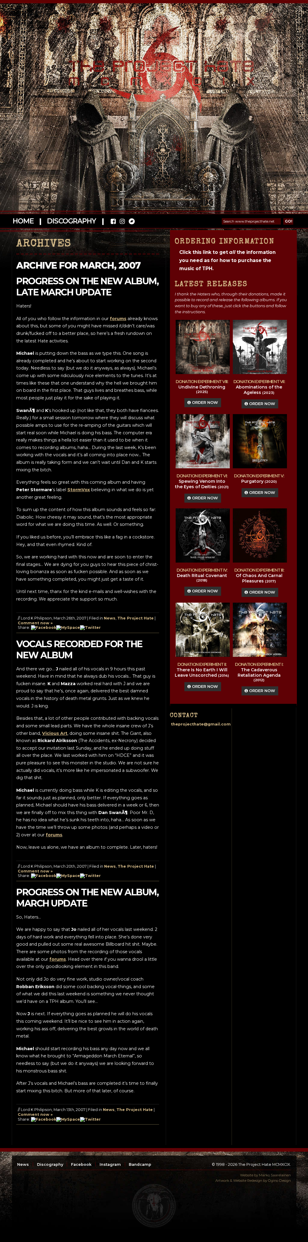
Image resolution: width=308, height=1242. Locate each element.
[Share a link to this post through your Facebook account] (43, 627)
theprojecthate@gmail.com (201, 724)
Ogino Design (279, 1180)
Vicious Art (54, 733)
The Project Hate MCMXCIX (153, 69)
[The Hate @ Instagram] (122, 222)
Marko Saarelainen (275, 1175)
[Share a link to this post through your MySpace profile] (68, 627)
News (110, 618)
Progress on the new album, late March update (87, 287)
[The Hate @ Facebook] (113, 222)
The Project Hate (135, 618)
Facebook (81, 1164)
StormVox (78, 489)
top (154, 1205)
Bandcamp (140, 1164)
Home (23, 221)
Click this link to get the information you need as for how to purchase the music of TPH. (227, 260)
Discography (71, 221)
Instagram (110, 1164)
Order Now (204, 402)
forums (118, 318)
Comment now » (35, 623)
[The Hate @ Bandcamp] (131, 222)
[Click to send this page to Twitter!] (90, 627)
